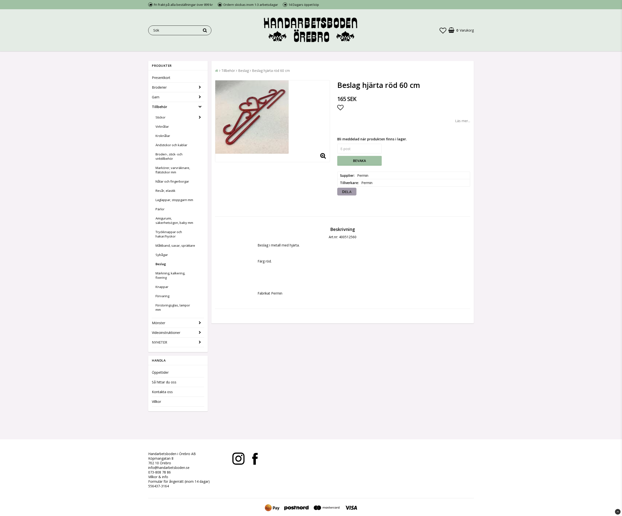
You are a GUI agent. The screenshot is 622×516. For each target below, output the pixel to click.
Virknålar (162, 126)
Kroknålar (163, 136)
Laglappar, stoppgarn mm (174, 200)
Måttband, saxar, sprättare (175, 245)
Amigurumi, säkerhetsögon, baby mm (174, 220)
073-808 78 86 (159, 472)
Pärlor (160, 209)
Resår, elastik (165, 190)
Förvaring (162, 296)
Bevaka (359, 160)
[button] (443, 30)
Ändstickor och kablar (171, 145)
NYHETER (159, 342)
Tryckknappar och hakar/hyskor (169, 234)
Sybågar (162, 255)
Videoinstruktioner (166, 332)
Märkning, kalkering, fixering (170, 275)
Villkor (156, 401)
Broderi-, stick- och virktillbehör (169, 156)
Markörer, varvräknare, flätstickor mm (173, 170)
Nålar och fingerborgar (172, 181)
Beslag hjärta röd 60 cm (271, 70)
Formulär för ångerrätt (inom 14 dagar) (179, 481)
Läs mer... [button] (462, 120)
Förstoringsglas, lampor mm (173, 307)
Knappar (162, 287)
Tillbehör (159, 106)
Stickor (160, 117)
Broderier (159, 87)
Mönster (158, 323)
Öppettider (160, 372)
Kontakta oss (162, 391)
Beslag (161, 264)
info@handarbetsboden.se (169, 467)
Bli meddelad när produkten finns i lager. (372, 139)
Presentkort (161, 77)
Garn (155, 97)
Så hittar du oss (164, 382)
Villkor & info (158, 476)
